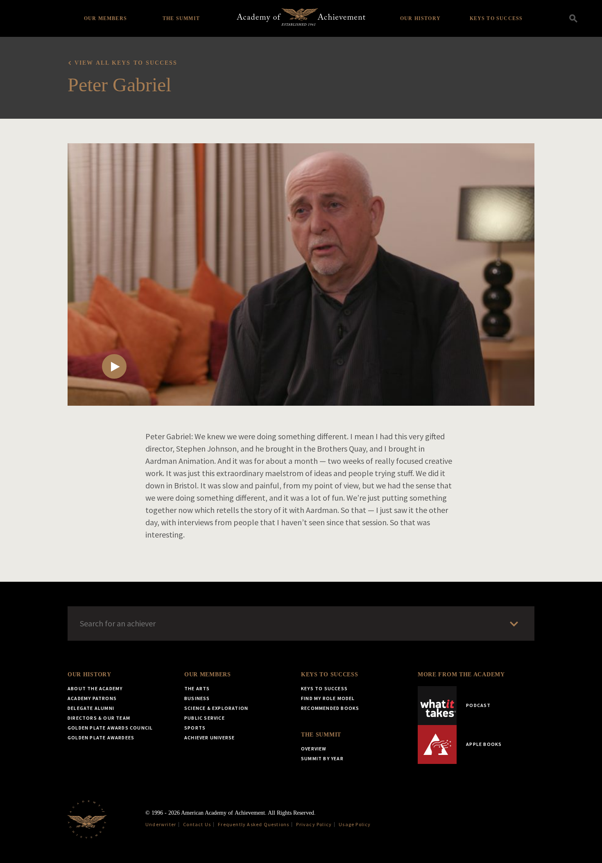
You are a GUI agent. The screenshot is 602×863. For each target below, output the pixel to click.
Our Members (105, 18)
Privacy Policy (314, 824)
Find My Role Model (328, 698)
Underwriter (160, 824)
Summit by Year (322, 758)
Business (197, 698)
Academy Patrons (92, 698)
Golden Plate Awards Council (110, 728)
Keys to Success (496, 18)
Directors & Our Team (99, 718)
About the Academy (95, 688)
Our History (420, 18)
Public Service (204, 718)
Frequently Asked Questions (253, 824)
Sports (195, 728)
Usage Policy (355, 824)
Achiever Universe (209, 737)
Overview (314, 749)
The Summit (181, 18)
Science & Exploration (216, 708)
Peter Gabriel (119, 84)
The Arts (197, 688)
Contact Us (197, 824)
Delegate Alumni (91, 708)
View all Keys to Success (126, 63)
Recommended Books (330, 708)
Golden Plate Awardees (101, 737)
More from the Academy (461, 674)
